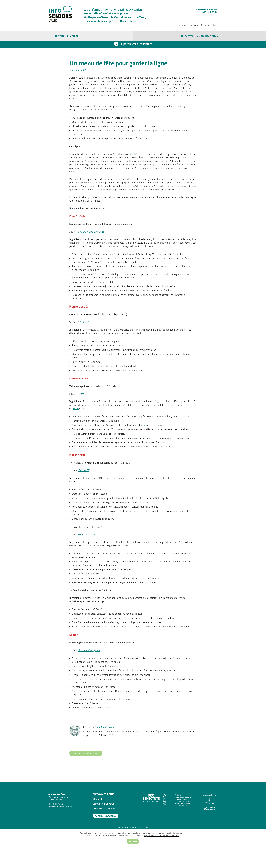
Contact (97, 799)
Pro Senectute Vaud (104, 808)
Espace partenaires (103, 803)
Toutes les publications (86, 753)
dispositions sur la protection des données (161, 835)
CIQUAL (134, 154)
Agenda (194, 25)
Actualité (183, 25)
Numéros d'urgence (107, 816)
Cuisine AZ (83, 470)
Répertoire (205, 25)
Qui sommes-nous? (103, 794)
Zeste (81, 393)
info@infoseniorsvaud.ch (206, 9)
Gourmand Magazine (89, 650)
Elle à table (84, 322)
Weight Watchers (87, 534)
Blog (215, 25)
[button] (199, 36)
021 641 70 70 (210, 12)
